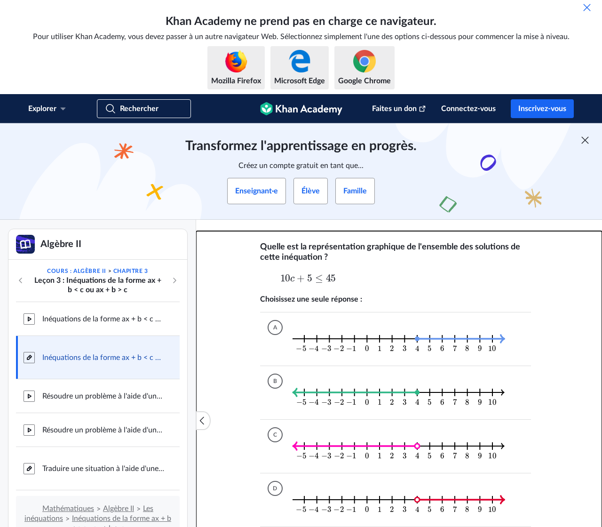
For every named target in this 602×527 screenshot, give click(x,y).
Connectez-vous (468, 108)
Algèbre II (118, 508)
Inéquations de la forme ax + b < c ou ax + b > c (103, 319)
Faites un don (394, 108)
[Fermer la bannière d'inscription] (585, 140)
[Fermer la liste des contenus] (203, 420)
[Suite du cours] (174, 280)
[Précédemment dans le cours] (20, 280)
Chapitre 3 (130, 271)
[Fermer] (586, 7)
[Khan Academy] (301, 109)
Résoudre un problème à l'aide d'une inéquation (103, 396)
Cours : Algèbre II (76, 271)
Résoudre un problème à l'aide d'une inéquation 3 (103, 430)
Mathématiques (68, 508)
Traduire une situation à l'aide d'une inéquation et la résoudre (103, 468)
